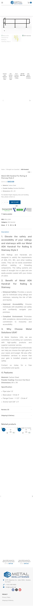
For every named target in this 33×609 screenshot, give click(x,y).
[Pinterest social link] (11, 225)
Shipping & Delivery (7, 600)
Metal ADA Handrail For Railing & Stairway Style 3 (24, 561)
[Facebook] (13, 590)
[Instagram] (16, 590)
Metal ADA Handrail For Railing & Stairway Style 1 (9, 561)
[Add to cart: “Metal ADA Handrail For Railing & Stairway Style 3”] (23, 432)
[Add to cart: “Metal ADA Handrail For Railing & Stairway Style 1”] (7, 432)
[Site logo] (16, 2)
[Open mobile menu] (2, 2)
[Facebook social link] (6, 225)
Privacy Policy (6, 597)
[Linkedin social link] (13, 225)
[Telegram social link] (15, 225)
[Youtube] (20, 590)
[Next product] (31, 172)
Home (3, 169)
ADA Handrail (25, 169)
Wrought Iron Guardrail (13, 169)
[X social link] (8, 225)
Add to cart (15, 202)
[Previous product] (27, 172)
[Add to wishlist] (10, 429)
